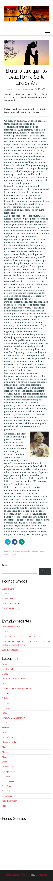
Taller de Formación (9, 800)
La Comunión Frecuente (11, 626)
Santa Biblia (6, 786)
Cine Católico (6, 593)
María (4, 747)
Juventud (5, 727)
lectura (4, 732)
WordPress (25, 875)
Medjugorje (6, 752)
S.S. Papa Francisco (9, 771)
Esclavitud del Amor (10, 598)
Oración (4, 761)
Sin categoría (7, 796)
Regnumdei (41, 89)
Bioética (5, 674)
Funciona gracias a (13, 875)
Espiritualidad (25, 551)
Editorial (5, 698)
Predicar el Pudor (9, 631)
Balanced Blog (41, 875)
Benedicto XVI (7, 669)
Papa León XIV (7, 766)
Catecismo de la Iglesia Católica (13, 678)
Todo (4, 805)
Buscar (5, 565)
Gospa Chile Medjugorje (11, 608)
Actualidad (6, 664)
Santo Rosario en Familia (11, 603)
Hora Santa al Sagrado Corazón (13, 717)
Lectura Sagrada (8, 737)
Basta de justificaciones (11, 649)
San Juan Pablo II (8, 781)
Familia (4, 712)
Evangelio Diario (8, 588)
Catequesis (16, 551)
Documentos (6, 693)
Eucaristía (35, 551)
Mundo (6, 554)
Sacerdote (13, 554)
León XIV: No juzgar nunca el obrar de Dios (18, 636)
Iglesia (42, 551)
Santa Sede (6, 791)
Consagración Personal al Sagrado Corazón (18, 688)
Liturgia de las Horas (10, 742)
